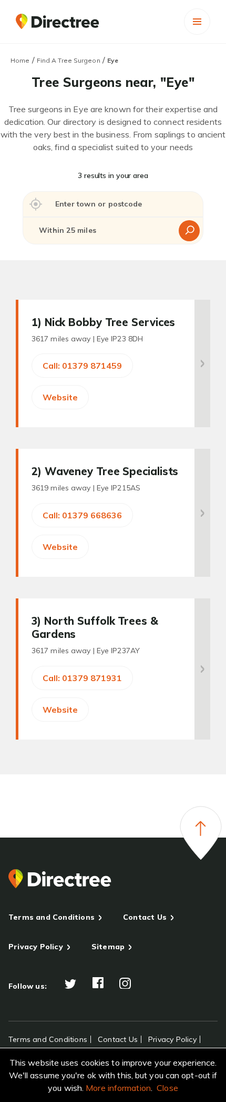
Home (20, 60)
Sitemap (108, 946)
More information (118, 1088)
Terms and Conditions (51, 917)
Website (60, 397)
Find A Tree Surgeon (68, 60)
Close (167, 1088)
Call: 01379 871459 (82, 365)
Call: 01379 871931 (82, 678)
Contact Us (145, 917)
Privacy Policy (35, 946)
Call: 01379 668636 (82, 515)
